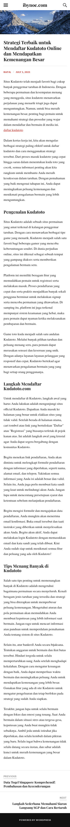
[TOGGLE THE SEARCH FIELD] (64, 5)
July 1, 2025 (23, 72)
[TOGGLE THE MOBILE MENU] (6, 5)
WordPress (43, 820)
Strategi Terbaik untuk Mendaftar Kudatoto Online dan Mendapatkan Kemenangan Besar (33, 50)
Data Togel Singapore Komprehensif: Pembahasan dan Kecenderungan (29, 784)
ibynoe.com (35, 5)
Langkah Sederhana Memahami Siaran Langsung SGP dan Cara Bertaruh (39, 806)
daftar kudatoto (13, 130)
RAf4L (7, 72)
